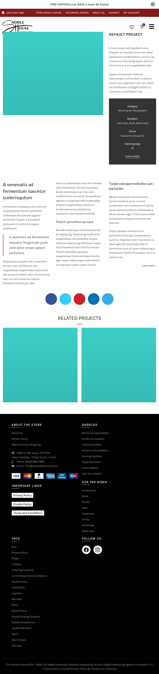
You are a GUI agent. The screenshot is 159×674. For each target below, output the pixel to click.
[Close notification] (152, 4)
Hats (85, 508)
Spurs (15, 634)
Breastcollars (20, 552)
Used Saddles (90, 468)
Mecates (17, 599)
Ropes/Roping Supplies (26, 616)
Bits (14, 547)
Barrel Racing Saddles (95, 433)
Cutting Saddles (91, 444)
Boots (85, 502)
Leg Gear (17, 593)
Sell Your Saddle (91, 473)
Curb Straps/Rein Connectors (29, 576)
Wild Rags (88, 525)
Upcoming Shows (77, 12)
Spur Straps (19, 640)
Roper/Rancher (91, 462)
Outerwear (88, 513)
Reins (15, 605)
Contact (114, 12)
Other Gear (88, 531)
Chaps (15, 558)
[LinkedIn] (93, 299)
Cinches (16, 564)
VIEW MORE (132, 156)
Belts (85, 496)
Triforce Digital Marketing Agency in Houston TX (123, 664)
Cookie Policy (69, 669)
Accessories (89, 490)
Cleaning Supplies (23, 570)
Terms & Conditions (92, 669)
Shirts (85, 519)
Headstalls (18, 587)
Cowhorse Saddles (93, 439)
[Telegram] (108, 299)
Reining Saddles (92, 456)
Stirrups (16, 645)
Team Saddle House (48, 12)
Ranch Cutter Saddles (95, 450)
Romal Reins (19, 610)
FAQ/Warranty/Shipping (26, 444)
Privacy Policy (51, 669)
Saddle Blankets (21, 628)
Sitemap (111, 669)
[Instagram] (97, 550)
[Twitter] (65, 299)
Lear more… (149, 265)
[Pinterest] (79, 299)
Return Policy (20, 439)
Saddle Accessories (23, 622)
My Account (132, 12)
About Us (98, 12)
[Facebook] (51, 299)
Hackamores (19, 581)
